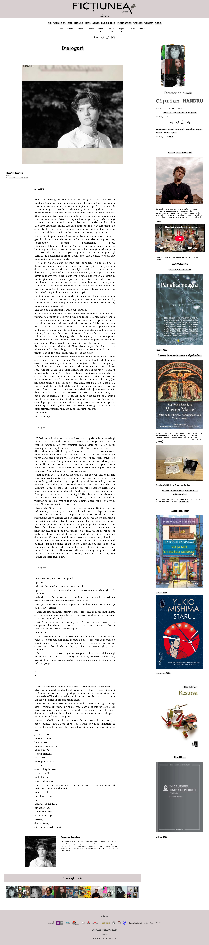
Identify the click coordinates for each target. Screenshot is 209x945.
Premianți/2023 (162, 485)
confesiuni (161, 129)
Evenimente (108, 22)
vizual (170, 129)
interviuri (190, 129)
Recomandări (124, 22)
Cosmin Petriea (14, 172)
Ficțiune (78, 22)
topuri (199, 129)
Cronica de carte (62, 22)
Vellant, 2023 (161, 350)
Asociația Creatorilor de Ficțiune (180, 112)
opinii (173, 132)
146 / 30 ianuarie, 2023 (18, 177)
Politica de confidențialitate (104, 930)
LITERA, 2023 (161, 592)
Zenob (96, 22)
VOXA (170, 136)
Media (104, 934)
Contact (148, 22)
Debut (8, 175)
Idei (49, 22)
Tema (88, 22)
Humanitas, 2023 (163, 673)
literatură (179, 129)
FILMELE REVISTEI (180, 264)
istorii (166, 132)
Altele (158, 22)
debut (159, 132)
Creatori (137, 22)
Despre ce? (184, 501)
